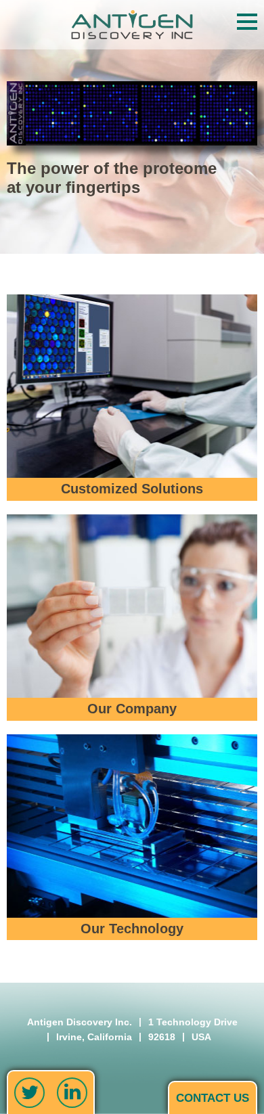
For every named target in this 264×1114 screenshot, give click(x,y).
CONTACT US (212, 1098)
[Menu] (247, 22)
